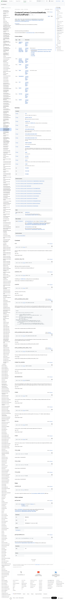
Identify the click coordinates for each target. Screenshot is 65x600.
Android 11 (40, 590)
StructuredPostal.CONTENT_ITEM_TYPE (37, 493)
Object (19, 20)
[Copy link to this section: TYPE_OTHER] (21, 461)
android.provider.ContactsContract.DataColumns (28, 198)
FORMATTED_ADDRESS (21, 43)
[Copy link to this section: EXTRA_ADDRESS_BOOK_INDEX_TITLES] (32, 347)
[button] (6, 364)
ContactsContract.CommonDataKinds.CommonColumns (34, 20)
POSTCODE (26, 156)
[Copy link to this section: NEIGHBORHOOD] (23, 376)
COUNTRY (20, 99)
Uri (16, 213)
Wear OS (31, 583)
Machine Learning (24, 583)
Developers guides (50, 584)
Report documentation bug (60, 583)
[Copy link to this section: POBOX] (19, 392)
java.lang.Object (17, 23)
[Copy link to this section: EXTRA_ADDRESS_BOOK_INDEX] (29, 299)
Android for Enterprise (16, 583)
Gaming (23, 581)
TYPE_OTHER (33, 55)
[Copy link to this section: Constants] (21, 240)
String (17, 113)
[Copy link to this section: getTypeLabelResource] (25, 534)
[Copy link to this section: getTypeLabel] (21, 500)
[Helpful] (50, 9)
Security (14, 584)
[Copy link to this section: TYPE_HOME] (21, 450)
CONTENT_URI (27, 212)
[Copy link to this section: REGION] (19, 421)
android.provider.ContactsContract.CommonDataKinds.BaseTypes (31, 183)
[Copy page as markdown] (32, 15)
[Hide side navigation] (11, 598)
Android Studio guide (51, 582)
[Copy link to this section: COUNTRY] (20, 284)
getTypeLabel (27, 221)
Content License (37, 564)
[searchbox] (6, 7)
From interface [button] (29, 183)
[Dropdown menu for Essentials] (13, 1)
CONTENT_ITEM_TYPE (28, 117)
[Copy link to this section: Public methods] (23, 497)
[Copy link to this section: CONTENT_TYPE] (22, 271)
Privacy (23, 587)
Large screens (32, 581)
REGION (20, 88)
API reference (3, 4)
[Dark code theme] (51, 246)
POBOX (20, 70)
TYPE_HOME (32, 52)
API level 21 (49, 299)
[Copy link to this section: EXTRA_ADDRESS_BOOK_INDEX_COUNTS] (33, 332)
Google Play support (59, 584)
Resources (31, 221)
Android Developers (17, 9)
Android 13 (40, 587)
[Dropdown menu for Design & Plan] (21, 1)
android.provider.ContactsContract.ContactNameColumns (30, 188)
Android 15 (40, 584)
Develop (22, 9)
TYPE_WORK (32, 54)
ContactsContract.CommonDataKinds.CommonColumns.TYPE (21, 50)
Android (14, 581)
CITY (19, 82)
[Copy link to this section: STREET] (19, 435)
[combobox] (41, 1)
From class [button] (20, 235)
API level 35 (51, 300)
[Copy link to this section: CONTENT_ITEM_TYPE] (25, 259)
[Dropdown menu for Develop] (27, 1)
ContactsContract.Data (30, 32)
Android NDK (49, 588)
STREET (20, 64)
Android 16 (40, 583)
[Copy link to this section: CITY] (18, 243)
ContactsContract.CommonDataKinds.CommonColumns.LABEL (41, 51)
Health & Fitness (24, 584)
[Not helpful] (52, 9)
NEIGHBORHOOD (21, 76)
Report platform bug (59, 581)
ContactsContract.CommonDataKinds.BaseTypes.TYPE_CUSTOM (41, 49)
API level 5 (51, 243)
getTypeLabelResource (29, 226)
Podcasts (14, 590)
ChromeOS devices (33, 584)
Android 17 (40, 581)
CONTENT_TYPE (27, 121)
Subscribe (54, 597)
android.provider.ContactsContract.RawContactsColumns (30, 203)
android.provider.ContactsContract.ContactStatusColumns (30, 193)
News (14, 587)
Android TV (31, 587)
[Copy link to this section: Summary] (20, 107)
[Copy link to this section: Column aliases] (23, 36)
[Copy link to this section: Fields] (18, 483)
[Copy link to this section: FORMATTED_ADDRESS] (25, 362)
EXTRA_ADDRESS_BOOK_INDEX (29, 129)
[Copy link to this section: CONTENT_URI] (22, 486)
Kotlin (49, 16)
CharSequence (20, 221)
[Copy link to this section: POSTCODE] (20, 406)
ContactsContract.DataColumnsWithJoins (22, 21)
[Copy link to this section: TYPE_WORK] (21, 472)
